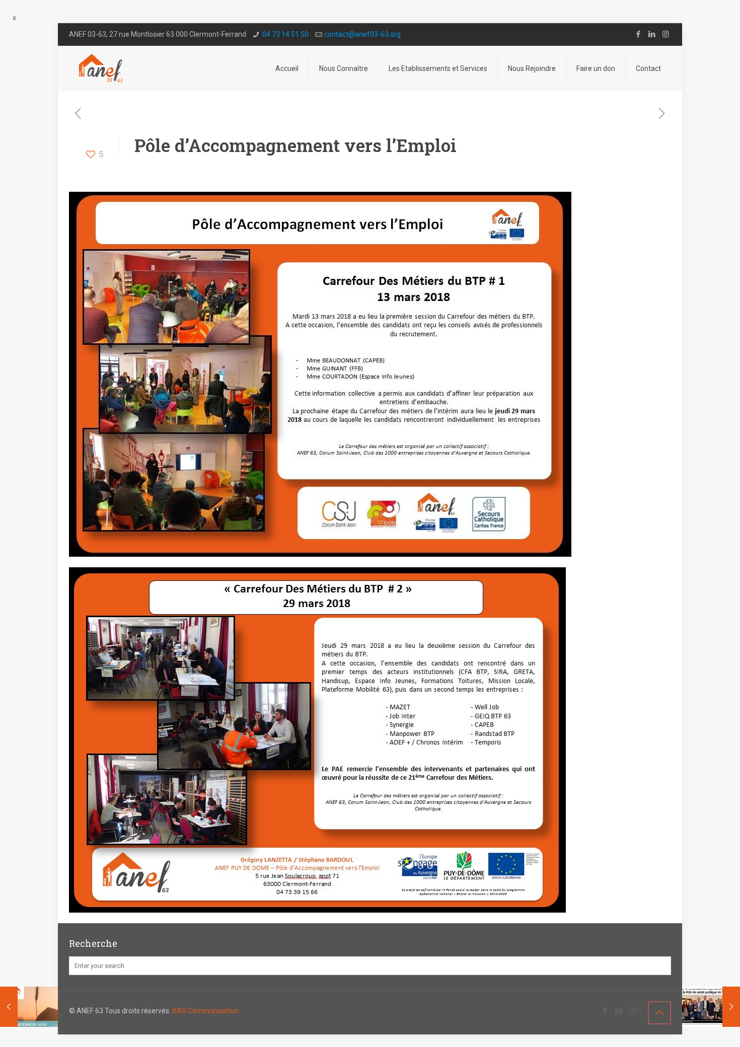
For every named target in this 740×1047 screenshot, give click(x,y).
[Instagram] (665, 34)
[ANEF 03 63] (101, 68)
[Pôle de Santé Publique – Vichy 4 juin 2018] (711, 1007)
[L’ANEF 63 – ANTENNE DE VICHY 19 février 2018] (29, 1007)
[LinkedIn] (652, 34)
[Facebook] (638, 34)
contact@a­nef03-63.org (362, 34)
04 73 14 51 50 (285, 34)
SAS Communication (205, 1011)
